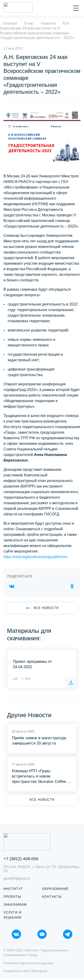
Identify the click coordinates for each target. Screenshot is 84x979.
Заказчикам (15, 904)
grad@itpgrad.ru (17, 878)
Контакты (52, 896)
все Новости (46, 608)
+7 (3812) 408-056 (21, 858)
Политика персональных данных (28, 963)
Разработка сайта (25, 971)
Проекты (12, 896)
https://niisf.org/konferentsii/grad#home (35, 557)
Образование (55, 889)
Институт (13, 889)
